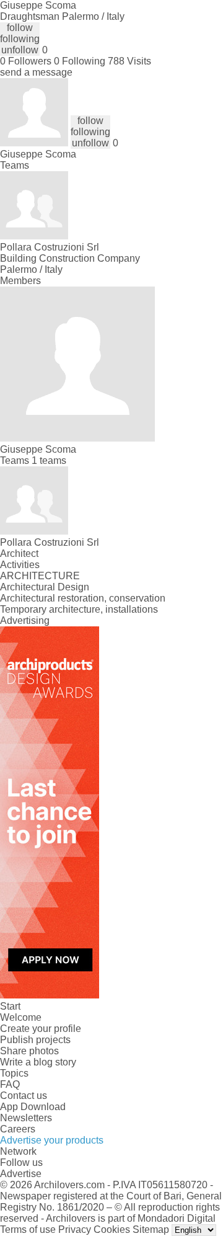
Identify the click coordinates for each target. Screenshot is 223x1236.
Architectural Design (44, 587)
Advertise (21, 1173)
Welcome (21, 1017)
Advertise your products (51, 1140)
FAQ (10, 1084)
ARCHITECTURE (40, 576)
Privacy (74, 1229)
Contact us (23, 1095)
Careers (17, 1129)
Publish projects (35, 1039)
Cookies (112, 1229)
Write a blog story (38, 1062)
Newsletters (26, 1118)
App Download (33, 1106)
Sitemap (151, 1229)
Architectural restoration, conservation (82, 598)
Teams (14, 165)
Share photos (29, 1051)
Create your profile (40, 1028)
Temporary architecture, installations (79, 609)
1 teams (49, 460)
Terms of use (28, 1229)
